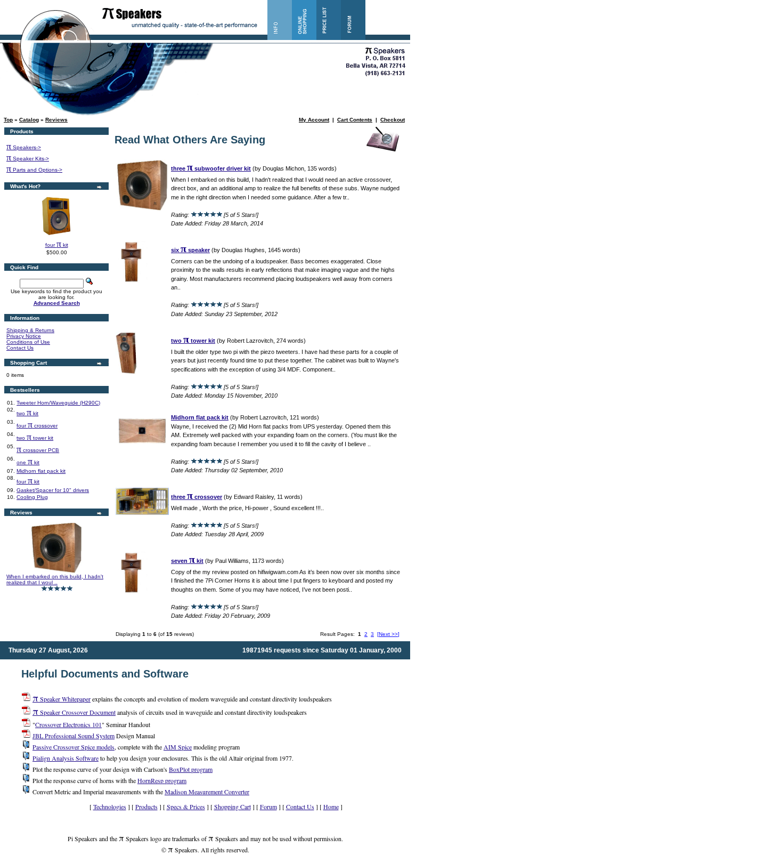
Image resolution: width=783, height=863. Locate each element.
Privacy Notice (23, 336)
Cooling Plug (32, 497)
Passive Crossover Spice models (73, 747)
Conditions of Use (28, 342)
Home (331, 806)
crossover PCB (38, 450)
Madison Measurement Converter (207, 791)
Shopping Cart (232, 806)
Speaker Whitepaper (61, 699)
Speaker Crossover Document (74, 712)
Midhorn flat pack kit (41, 471)
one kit (28, 462)
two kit (27, 413)
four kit (56, 245)
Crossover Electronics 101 (68, 724)
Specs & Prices (186, 806)
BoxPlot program (191, 769)
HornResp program (161, 780)
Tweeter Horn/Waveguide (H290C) (58, 403)
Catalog (29, 120)
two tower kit (35, 438)
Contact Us (20, 348)
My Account (314, 120)
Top (8, 120)
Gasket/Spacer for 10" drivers (53, 490)
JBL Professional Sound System (73, 735)
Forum (268, 806)
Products (146, 806)
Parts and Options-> (34, 170)
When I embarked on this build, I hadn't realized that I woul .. (54, 579)
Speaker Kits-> (27, 159)
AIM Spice (178, 747)
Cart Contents (354, 120)
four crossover (37, 426)
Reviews (56, 120)
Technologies (109, 806)
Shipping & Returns (30, 330)
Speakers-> (23, 147)
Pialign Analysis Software (65, 758)
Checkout (392, 120)
